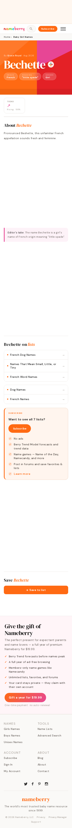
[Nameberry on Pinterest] (39, 783)
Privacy (41, 817)
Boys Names (12, 735)
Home (7, 37)
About (42, 764)
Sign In (8, 764)
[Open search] (31, 28)
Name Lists (45, 729)
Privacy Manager (58, 817)
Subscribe (48, 28)
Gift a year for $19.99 (25, 697)
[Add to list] (51, 64)
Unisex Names (13, 742)
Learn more (22, 474)
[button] (36, 590)
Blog (40, 758)
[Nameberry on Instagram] (46, 783)
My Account (12, 771)
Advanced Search (49, 735)
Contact (43, 771)
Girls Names (12, 729)
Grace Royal (14, 55)
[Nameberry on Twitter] (26, 783)
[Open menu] (63, 28)
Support (36, 821)
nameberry (36, 799)
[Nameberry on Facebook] (33, 783)
